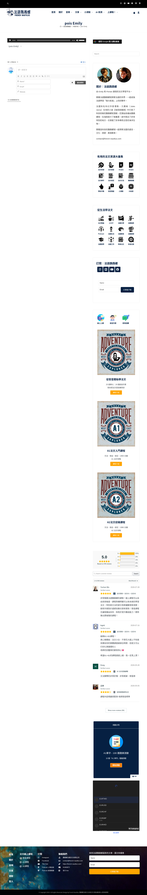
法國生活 (111, 234)
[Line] (124, 3)
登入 (84, 62)
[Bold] (18, 76)
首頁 (53, 12)
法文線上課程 (26, 854)
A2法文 (131, 170)
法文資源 (101, 170)
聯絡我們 (63, 854)
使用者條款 (105, 892)
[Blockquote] (36, 76)
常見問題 (111, 191)
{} (45, 76)
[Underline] (24, 76)
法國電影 (131, 223)
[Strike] (27, 76)
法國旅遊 (131, 234)
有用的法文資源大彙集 (110, 156)
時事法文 (121, 244)
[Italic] (21, 76)
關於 (61, 12)
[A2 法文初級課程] (114, 671)
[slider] (82, 40)
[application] (46, 40)
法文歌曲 (101, 223)
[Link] (42, 76)
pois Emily (84, 26)
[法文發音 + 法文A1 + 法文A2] (114, 593)
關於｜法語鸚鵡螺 (106, 86)
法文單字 (101, 180)
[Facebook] (132, 3)
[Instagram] (120, 3)
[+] (48, 76)
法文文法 (121, 180)
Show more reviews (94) (116, 710)
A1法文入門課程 (116, 450)
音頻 (68, 12)
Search (136, 573)
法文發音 (111, 170)
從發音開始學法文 (116, 379)
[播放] (10, 40)
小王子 (111, 223)
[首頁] (60, 26)
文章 (77, 12)
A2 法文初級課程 (122, 671)
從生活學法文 (105, 210)
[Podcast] (136, 3)
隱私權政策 (97, 892)
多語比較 (131, 244)
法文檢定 (111, 180)
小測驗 (87, 12)
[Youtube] (128, 3)
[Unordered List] (33, 76)
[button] (69, 12)
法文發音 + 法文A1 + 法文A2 (126, 593)
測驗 (11, 876)
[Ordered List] (30, 76)
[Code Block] (39, 76)
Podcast (101, 234)
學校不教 (101, 191)
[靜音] (77, 40)
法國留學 (101, 244)
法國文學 (121, 223)
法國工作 (111, 244)
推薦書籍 (131, 180)
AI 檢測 (99, 12)
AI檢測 (131, 191)
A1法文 (121, 170)
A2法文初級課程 (116, 522)
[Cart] (134, 12)
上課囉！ (112, 12)
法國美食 (121, 234)
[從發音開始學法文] (114, 692)
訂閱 (40, 854)
